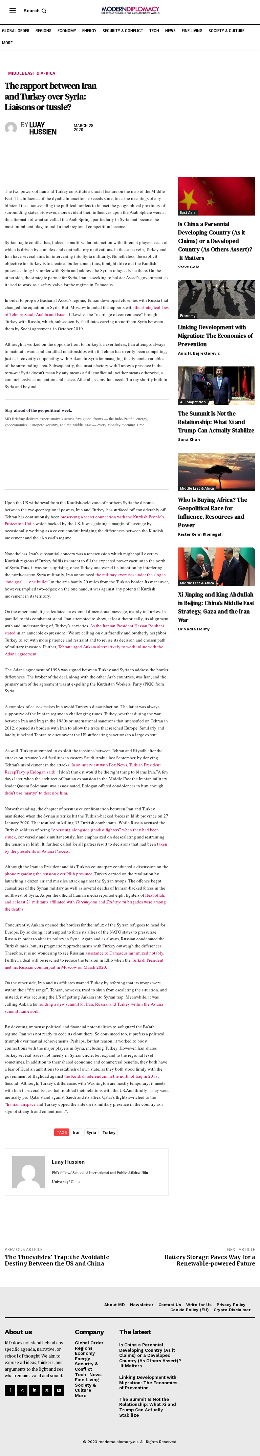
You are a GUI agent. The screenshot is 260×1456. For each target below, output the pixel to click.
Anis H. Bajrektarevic (199, 353)
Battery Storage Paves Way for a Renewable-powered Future (210, 1260)
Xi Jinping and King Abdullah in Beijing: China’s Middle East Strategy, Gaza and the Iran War (216, 607)
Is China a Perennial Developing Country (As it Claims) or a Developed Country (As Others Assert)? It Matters (215, 241)
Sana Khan (189, 439)
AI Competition (193, 402)
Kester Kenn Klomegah (200, 534)
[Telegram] (89, 150)
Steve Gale (188, 266)
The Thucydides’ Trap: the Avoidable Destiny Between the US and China (57, 1260)
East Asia (188, 212)
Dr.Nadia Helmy (194, 628)
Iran (77, 1132)
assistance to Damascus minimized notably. (124, 953)
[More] (105, 150)
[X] (27, 150)
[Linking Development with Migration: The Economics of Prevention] (216, 299)
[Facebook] (11, 150)
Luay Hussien (43, 129)
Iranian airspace (21, 1104)
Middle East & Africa (31, 73)
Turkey (108, 1132)
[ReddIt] (74, 150)
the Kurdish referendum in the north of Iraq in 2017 (111, 1076)
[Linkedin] (58, 150)
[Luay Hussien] (11, 128)
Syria (91, 1132)
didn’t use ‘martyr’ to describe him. (36, 793)
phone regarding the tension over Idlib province (48, 874)
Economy (187, 315)
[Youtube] (59, 1390)
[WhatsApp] (42, 150)
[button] (36, 10)
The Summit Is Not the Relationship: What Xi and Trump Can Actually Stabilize (216, 421)
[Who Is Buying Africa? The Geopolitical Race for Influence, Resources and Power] (216, 472)
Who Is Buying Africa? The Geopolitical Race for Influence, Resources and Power (212, 512)
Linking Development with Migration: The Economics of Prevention (215, 335)
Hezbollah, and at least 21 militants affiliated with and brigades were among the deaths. (85, 902)
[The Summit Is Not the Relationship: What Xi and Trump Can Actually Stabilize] (216, 385)
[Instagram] (22, 1390)
